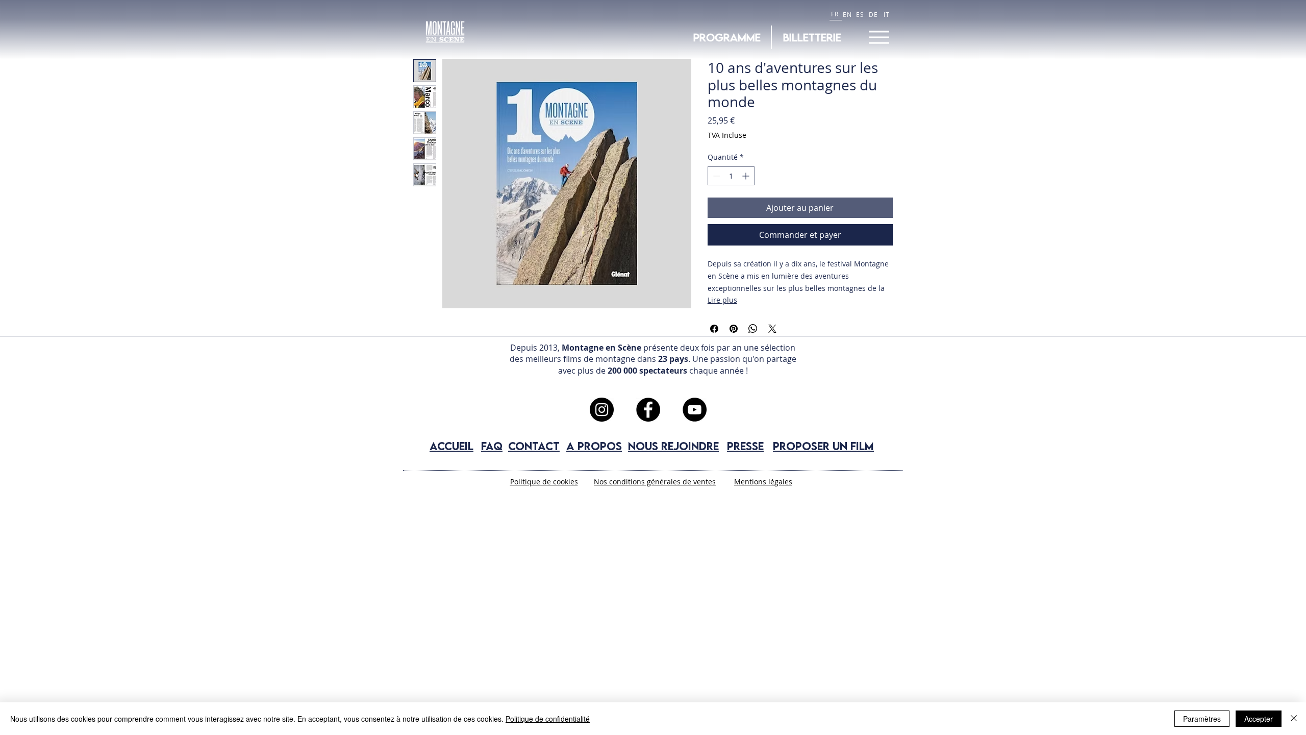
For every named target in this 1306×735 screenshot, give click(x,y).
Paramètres (1202, 719)
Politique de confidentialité (548, 719)
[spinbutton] (731, 176)
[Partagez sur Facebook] (714, 329)
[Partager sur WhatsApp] (753, 329)
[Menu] (878, 37)
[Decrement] (715, 176)
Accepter (1258, 719)
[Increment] (746, 176)
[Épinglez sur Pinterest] (733, 329)
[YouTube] (695, 410)
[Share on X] (772, 329)
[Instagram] (602, 410)
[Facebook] (648, 410)
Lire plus (722, 300)
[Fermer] (1294, 718)
